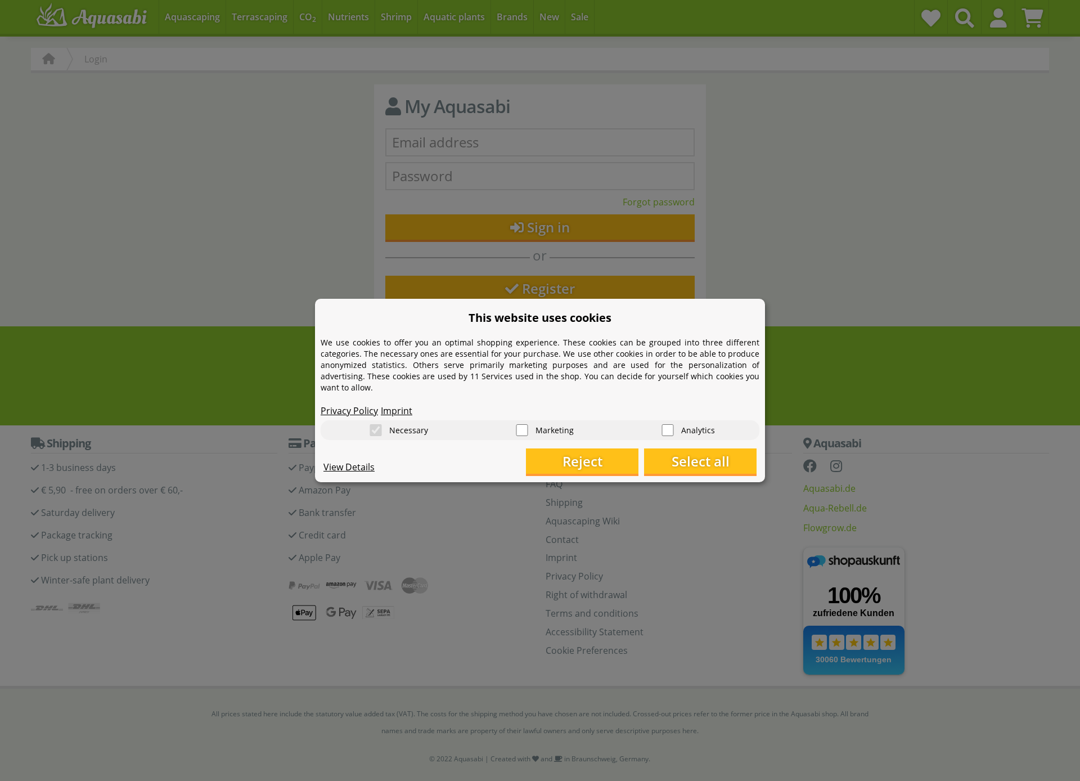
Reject (582, 461)
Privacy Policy (349, 411)
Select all (701, 461)
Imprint (396, 411)
